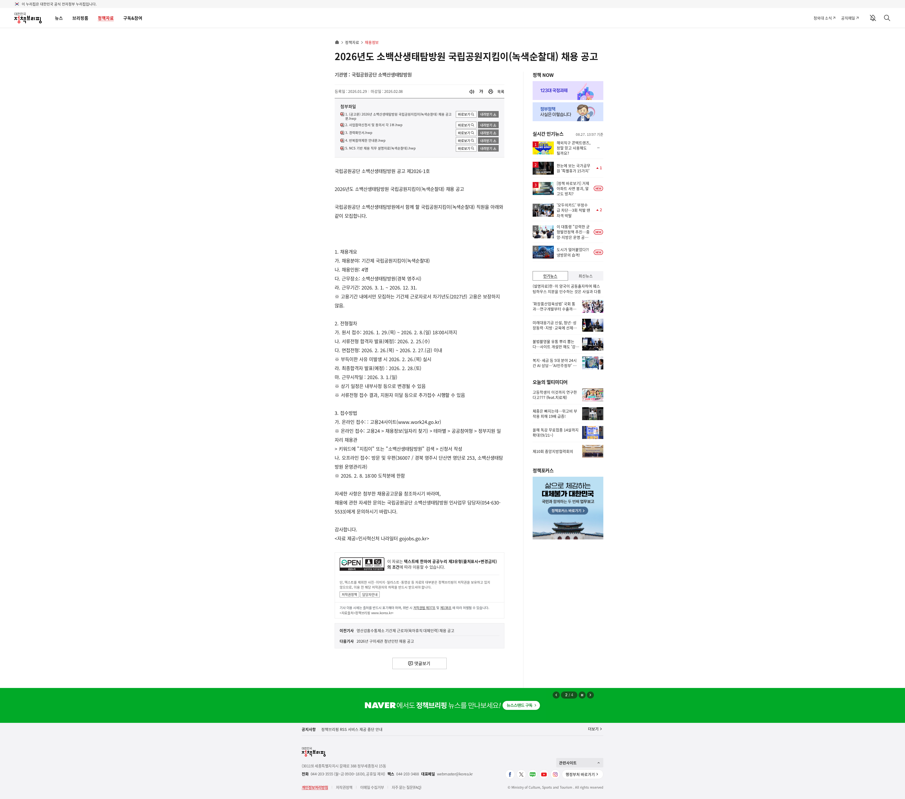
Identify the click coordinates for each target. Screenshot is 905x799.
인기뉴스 (550, 276)
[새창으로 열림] (491, 92)
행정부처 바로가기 (580, 774)
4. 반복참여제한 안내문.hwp (365, 140)
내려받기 (486, 114)
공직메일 (848, 18)
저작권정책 (349, 594)
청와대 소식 (823, 18)
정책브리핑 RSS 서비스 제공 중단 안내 (352, 729)
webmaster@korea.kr (455, 774)
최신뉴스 (586, 276)
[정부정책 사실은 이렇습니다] (568, 111)
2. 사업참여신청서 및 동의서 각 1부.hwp (374, 125)
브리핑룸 (80, 18)
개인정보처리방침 (315, 787)
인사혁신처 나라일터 (378, 538)
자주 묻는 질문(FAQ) (406, 787)
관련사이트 (568, 763)
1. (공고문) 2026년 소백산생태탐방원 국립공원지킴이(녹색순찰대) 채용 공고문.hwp (398, 116)
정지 (582, 695)
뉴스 (59, 18)
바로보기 (464, 114)
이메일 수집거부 (372, 787)
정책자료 (106, 18)
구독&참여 (132, 18)
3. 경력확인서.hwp (358, 133)
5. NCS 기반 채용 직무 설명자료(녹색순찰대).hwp (380, 148)
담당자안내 (370, 594)
